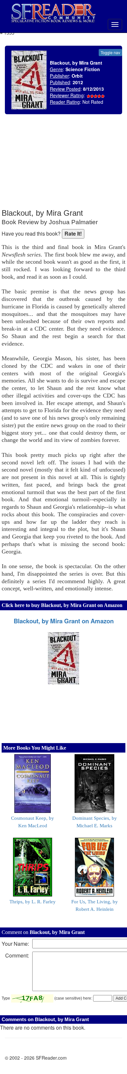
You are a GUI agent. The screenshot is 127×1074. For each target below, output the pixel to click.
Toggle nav (110, 52)
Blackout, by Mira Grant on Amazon (64, 620)
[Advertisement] (76, 166)
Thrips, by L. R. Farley (32, 901)
